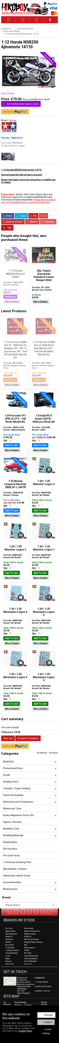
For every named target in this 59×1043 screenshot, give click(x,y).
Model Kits (8, 761)
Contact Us (40, 978)
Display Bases (10, 842)
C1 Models (9, 948)
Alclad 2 (8, 936)
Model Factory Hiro (32, 931)
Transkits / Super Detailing (16, 788)
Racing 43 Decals (31, 939)
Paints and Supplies (13, 795)
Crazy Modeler (11, 953)
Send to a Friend (14, 221)
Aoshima (9, 939)
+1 (44, 216)
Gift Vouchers (10, 848)
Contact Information (43, 986)
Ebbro (7, 959)
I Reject (47, 1022)
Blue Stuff (9, 945)
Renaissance (29, 948)
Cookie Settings (46, 1031)
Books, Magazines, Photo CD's (18, 815)
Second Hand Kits (25, 28)
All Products (53, 752)
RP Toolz (27, 953)
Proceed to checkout (28, 738)
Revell (26, 950)
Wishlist (33, 221)
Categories (6, 28)
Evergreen (9, 964)
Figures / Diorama (12, 822)
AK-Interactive (11, 934)
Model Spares (10, 889)
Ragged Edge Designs (33, 942)
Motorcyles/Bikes (11, 31)
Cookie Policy (25, 1031)
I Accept (48, 1014)
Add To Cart (11, 445)
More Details (12, 301)
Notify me (10, 296)
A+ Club (8, 928)
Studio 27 (28, 964)
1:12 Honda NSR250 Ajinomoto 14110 (21, 34)
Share (8, 216)
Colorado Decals (12, 950)
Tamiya (12, 120)
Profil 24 (27, 936)
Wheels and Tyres (12, 808)
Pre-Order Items (11, 855)
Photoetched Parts (13, 768)
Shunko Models (30, 959)
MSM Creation (30, 934)
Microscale (28, 928)
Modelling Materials (13, 835)
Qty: (5, 440)
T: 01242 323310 (41, 982)
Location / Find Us (42, 991)
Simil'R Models (30, 961)
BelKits (8, 942)
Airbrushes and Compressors (18, 801)
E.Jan (7, 956)
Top (9, 227)
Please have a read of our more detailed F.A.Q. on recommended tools (28, 201)
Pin (35, 216)
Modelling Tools (11, 828)
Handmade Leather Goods (16, 875)
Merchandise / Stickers (15, 869)
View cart (8, 738)
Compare (49, 221)
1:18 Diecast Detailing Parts (17, 862)
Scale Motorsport (31, 956)
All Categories (42, 752)
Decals (6, 775)
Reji (25, 945)
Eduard (8, 961)
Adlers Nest (10, 931)
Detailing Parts (10, 781)
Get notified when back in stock (22, 104)
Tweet (22, 216)
